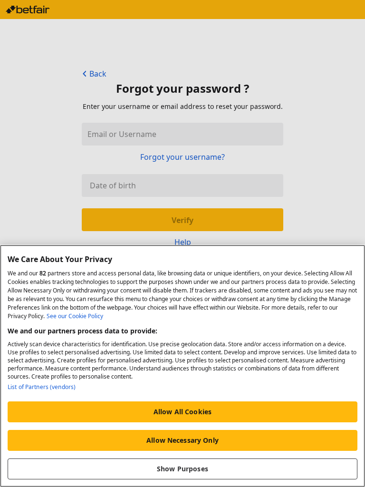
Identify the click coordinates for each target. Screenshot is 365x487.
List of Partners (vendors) (42, 387)
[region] (182, 366)
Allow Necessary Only (182, 440)
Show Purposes (182, 468)
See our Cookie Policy (75, 316)
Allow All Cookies (182, 411)
